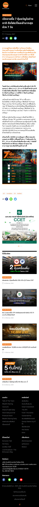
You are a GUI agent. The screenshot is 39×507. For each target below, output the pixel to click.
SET (4, 193)
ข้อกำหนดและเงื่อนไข (20, 492)
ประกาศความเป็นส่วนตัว (19, 495)
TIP (15, 193)
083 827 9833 (9, 471)
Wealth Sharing (7, 15)
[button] (17, 246)
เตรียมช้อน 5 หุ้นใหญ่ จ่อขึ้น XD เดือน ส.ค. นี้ (15, 382)
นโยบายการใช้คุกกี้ (19, 499)
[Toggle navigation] (36, 5)
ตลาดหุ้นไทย (9, 193)
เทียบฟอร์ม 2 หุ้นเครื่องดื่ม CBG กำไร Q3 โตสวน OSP (18, 280)
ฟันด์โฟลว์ (19, 193)
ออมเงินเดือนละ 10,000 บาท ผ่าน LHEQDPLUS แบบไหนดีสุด (19, 348)
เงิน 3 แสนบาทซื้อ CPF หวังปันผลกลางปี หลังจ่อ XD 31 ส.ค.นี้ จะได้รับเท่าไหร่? (18, 314)
